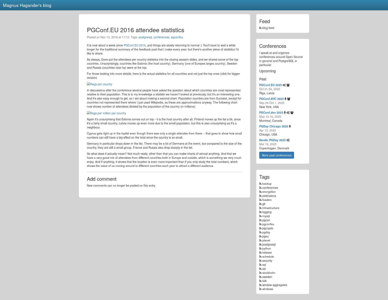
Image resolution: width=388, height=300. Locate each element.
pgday (266, 232)
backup (267, 183)
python (266, 248)
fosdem (267, 200)
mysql (266, 216)
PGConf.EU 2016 (135, 45)
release (267, 252)
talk (264, 281)
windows (267, 289)
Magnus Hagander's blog (27, 5)
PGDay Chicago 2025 (273, 126)
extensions (269, 196)
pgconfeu (177, 37)
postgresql (145, 37)
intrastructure (270, 208)
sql (264, 265)
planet (266, 240)
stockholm (268, 273)
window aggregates (274, 285)
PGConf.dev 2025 (271, 112)
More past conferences (276, 155)
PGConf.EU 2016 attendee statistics (135, 29)
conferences (161, 37)
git (263, 204)
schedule (268, 256)
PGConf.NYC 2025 (271, 99)
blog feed (267, 28)
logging (267, 212)
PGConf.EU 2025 (270, 85)
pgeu (265, 236)
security (267, 260)
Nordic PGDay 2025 (272, 140)
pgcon (266, 220)
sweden (267, 277)
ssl (264, 269)
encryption (269, 192)
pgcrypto (267, 228)
